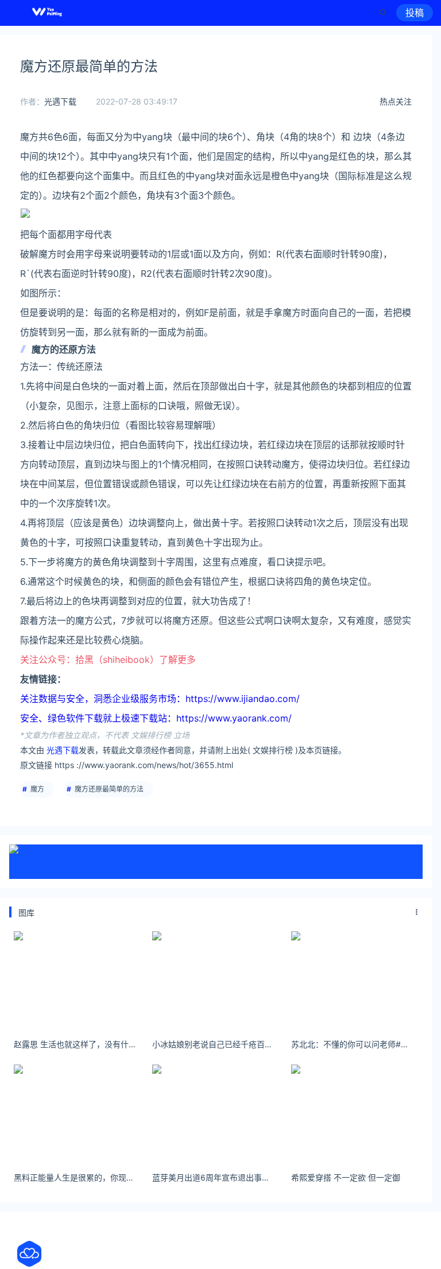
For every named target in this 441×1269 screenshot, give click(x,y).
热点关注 (396, 101)
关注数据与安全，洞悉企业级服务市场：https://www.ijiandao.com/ (160, 698)
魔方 (37, 789)
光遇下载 (60, 101)
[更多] (417, 912)
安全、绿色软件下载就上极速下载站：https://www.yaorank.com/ (156, 718)
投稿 (414, 12)
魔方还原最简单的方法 (109, 789)
